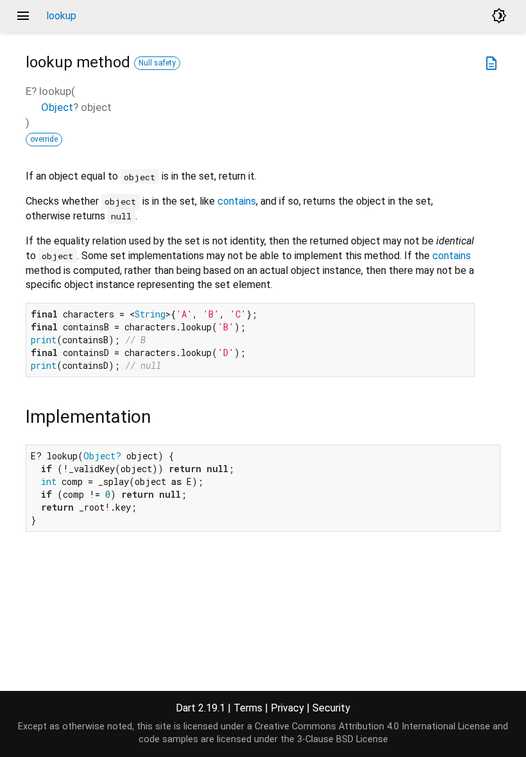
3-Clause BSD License (342, 739)
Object (57, 107)
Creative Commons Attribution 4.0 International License (372, 726)
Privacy (287, 708)
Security (331, 708)
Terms (247, 708)
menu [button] (23, 16)
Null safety (157, 62)
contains (236, 201)
